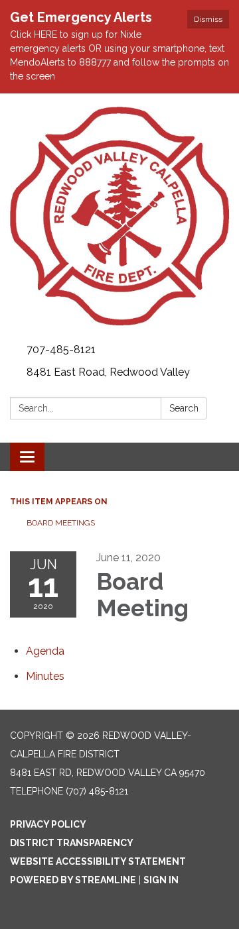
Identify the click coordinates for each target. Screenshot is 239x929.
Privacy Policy (48, 824)
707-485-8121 (61, 349)
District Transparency (71, 843)
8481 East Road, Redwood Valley (108, 372)
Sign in (161, 880)
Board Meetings (61, 522)
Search (184, 408)
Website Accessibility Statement (98, 861)
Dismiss (208, 19)
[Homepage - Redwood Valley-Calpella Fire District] (119, 216)
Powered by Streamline (73, 880)
